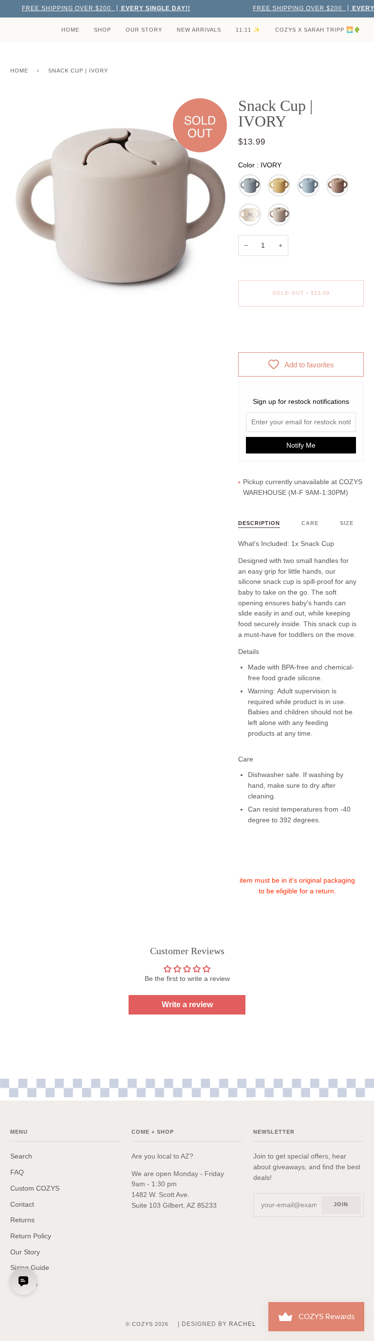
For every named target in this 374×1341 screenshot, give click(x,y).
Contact (22, 1204)
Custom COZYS (34, 1188)
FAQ (17, 1172)
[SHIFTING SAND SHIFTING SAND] (279, 214)
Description (259, 523)
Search (21, 1156)
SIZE (347, 523)
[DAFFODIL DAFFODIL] (279, 185)
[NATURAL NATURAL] (337, 185)
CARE (309, 523)
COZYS (142, 1324)
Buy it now (300, 334)
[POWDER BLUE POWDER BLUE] (308, 185)
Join (341, 1204)
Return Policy (30, 1236)
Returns (22, 1220)
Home (19, 70)
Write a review (187, 1004)
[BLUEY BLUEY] (250, 214)
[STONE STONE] (250, 185)
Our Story (25, 1252)
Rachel (242, 1324)
